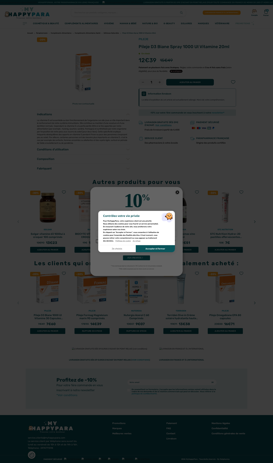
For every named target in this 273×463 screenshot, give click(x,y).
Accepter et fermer (155, 248)
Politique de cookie (123, 241)
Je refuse (136, 241)
